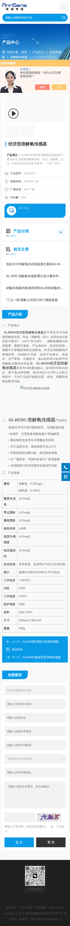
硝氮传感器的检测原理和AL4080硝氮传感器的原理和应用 (35, 288)
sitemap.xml (56, 907)
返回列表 (17, 649)
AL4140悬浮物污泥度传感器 (41, 641)
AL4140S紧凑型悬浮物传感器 (42, 657)
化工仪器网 (26, 907)
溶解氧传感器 (19, 57)
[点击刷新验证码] (49, 817)
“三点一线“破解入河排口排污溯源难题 (32, 300)
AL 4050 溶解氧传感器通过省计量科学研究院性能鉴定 (35, 276)
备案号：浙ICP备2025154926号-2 (40, 919)
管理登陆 (40, 907)
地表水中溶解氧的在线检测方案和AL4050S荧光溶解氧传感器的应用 (35, 264)
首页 (24, 52)
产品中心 (38, 52)
